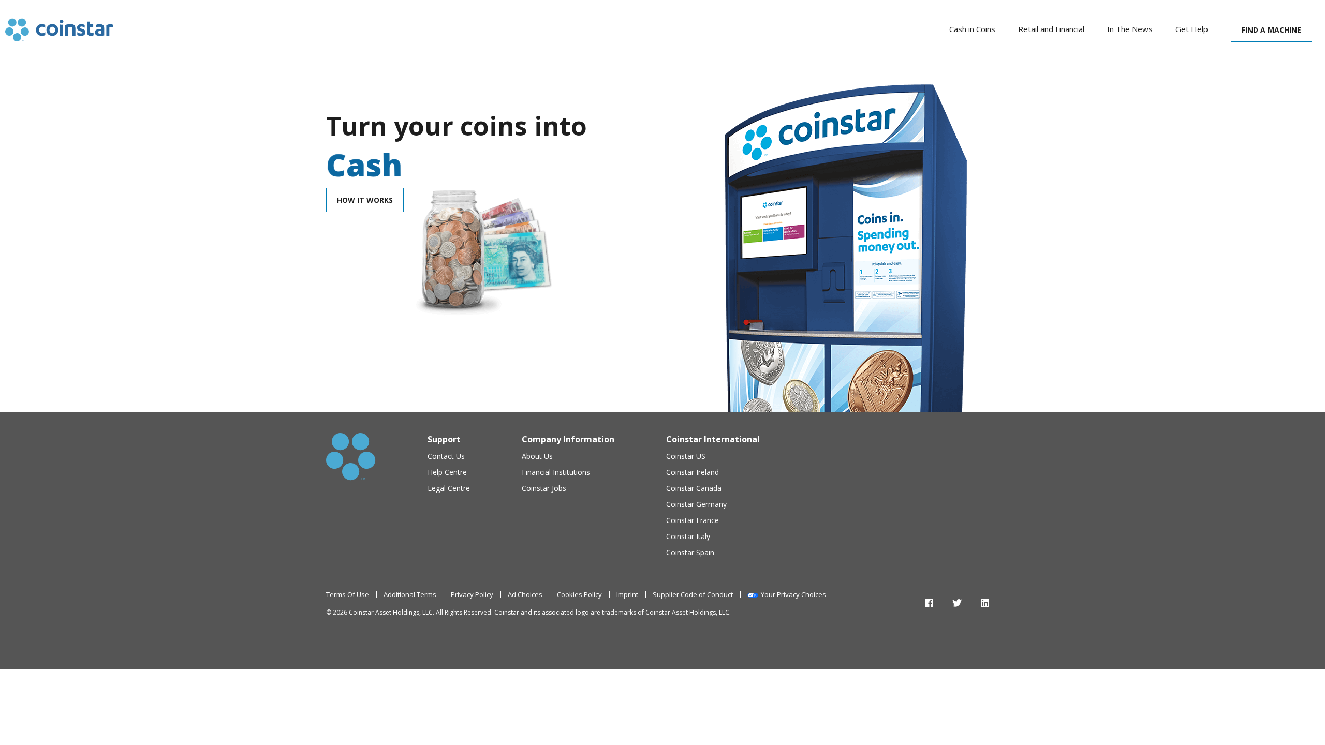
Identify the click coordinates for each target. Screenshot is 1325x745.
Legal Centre (449, 488)
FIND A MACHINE (1271, 30)
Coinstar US (685, 456)
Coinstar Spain (690, 552)
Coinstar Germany (696, 504)
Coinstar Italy (688, 536)
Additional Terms (410, 594)
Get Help (1191, 29)
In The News (1130, 29)
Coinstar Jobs (544, 488)
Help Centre (447, 472)
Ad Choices (525, 594)
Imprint (627, 594)
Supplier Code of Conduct (693, 594)
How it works (365, 200)
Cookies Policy (579, 594)
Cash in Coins (972, 29)
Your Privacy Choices (793, 594)
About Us (537, 456)
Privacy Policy (472, 594)
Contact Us (446, 456)
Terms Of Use (347, 594)
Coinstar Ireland (692, 472)
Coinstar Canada (694, 488)
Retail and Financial (1051, 29)
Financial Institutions (556, 472)
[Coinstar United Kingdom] (59, 29)
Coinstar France (692, 520)
